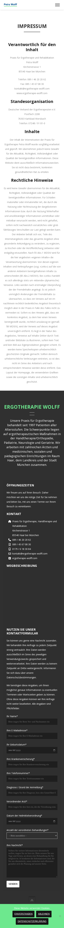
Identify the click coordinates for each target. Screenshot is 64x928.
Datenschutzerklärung (32, 921)
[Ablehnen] (60, 916)
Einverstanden (23, 914)
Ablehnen (44, 914)
